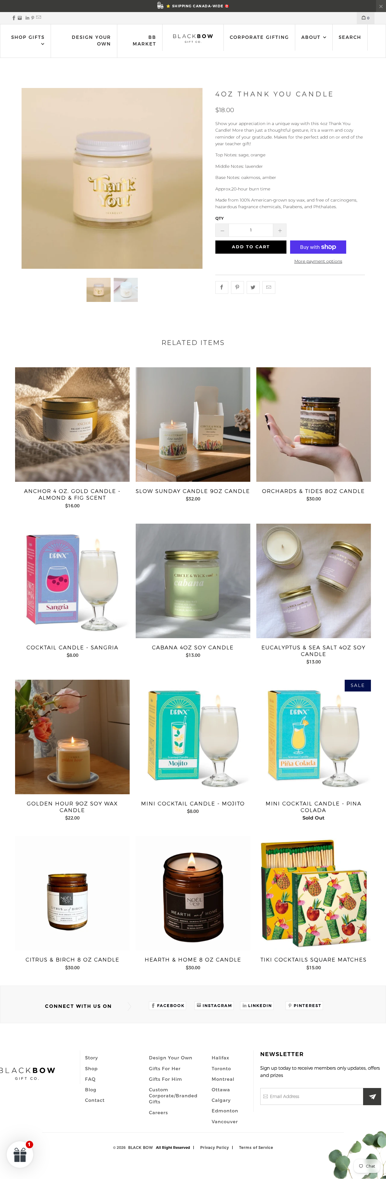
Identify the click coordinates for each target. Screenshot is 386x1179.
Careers (158, 1112)
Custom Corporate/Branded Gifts (173, 1095)
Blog (90, 1089)
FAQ (90, 1079)
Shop (91, 1068)
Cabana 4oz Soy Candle (193, 581)
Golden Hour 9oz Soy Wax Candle (72, 737)
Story (91, 1057)
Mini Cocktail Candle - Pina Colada (313, 737)
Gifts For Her (165, 1068)
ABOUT (312, 37)
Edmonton (225, 1110)
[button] (20, 1154)
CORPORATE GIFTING (259, 37)
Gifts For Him (165, 1079)
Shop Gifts (28, 37)
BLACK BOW (140, 1147)
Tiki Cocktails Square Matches (313, 893)
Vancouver (225, 1121)
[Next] (197, 178)
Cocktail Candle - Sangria (72, 581)
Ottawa (221, 1089)
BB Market (144, 40)
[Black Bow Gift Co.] (193, 38)
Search (350, 37)
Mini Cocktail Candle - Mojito (193, 737)
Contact (95, 1100)
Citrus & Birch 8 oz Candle (72, 893)
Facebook (171, 1005)
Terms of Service (256, 1147)
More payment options (318, 261)
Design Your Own (91, 40)
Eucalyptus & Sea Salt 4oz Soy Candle (313, 581)
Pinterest (307, 1005)
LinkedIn (260, 1005)
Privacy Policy (214, 1147)
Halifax (220, 1057)
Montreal (223, 1079)
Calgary (221, 1100)
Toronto (221, 1068)
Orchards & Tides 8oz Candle (313, 424)
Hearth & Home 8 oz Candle (193, 893)
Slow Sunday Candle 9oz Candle (193, 424)
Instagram (217, 1005)
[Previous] (28, 178)
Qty (219, 218)
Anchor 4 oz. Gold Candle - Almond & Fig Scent (72, 424)
